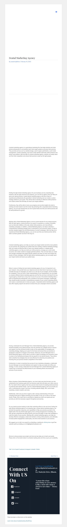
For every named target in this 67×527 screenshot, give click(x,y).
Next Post (54, 456)
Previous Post (13, 456)
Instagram (28, 449)
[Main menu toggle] (56, 12)
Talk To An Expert (14, 449)
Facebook (22, 449)
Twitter (38, 449)
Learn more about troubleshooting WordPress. (19, 521)
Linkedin (33, 449)
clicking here (47, 422)
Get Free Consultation (44, 466)
